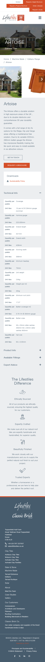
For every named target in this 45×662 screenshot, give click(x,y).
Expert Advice (10, 364)
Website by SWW (22, 643)
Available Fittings (12, 357)
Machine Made (18, 59)
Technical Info (11, 193)
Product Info (10, 350)
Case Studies (10, 594)
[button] (37, 18)
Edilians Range (34, 59)
